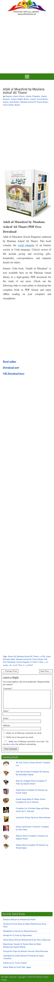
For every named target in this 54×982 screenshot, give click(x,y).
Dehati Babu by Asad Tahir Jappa (17, 967)
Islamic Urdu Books (11, 102)
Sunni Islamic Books (11, 105)
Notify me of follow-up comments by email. (24, 733)
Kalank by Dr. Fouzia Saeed (14, 963)
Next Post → (45, 671)
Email (6, 718)
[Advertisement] (27, 44)
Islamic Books (19, 96)
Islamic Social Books (39, 99)
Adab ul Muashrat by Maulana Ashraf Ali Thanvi (23, 91)
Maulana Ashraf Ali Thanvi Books (34, 102)
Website (6, 725)
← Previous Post (10, 671)
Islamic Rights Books (20, 99)
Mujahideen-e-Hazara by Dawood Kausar (20, 931)
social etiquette (26, 245)
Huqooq (8, 96)
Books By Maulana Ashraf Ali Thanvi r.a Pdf (26, 656)
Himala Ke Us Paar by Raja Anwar (17, 935)
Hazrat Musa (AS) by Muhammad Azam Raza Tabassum (27, 940)
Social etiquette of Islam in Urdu (29, 662)
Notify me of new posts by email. (20, 737)
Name (6, 711)
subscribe (14, 744)
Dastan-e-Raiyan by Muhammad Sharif (19, 919)
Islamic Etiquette (33, 96)
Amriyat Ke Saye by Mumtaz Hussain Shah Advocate (25, 951)
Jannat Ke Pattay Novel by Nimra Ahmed (33, 817)
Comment (8, 688)
